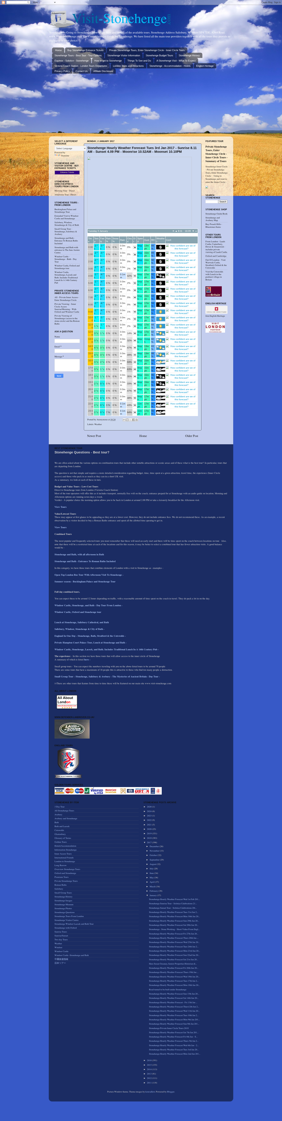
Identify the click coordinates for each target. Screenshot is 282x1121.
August (153, 864)
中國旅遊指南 (61, 959)
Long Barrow (61, 865)
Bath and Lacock (62, 826)
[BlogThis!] (127, 419)
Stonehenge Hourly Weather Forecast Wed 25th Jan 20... (174, 942)
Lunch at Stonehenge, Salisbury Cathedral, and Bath (82, 622)
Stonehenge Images (63, 900)
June (152, 873)
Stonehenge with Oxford (66, 927)
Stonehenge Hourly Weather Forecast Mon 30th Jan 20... (174, 916)
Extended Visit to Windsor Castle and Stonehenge (66, 217)
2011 (149, 1082)
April (152, 881)
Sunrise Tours (61, 931)
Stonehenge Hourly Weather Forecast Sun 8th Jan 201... (174, 1023)
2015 (149, 1064)
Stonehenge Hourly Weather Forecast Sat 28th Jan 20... (173, 925)
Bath (57, 822)
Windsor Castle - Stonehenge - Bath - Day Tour (66, 259)
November (155, 850)
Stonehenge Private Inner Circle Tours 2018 (169, 1028)
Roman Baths (61, 884)
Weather (98, 424)
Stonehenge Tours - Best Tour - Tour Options (78, 55)
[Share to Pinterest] (136, 419)
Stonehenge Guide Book (216, 213)
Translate (65, 155)
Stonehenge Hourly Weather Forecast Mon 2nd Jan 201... (174, 1053)
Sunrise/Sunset (61, 935)
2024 (149, 811)
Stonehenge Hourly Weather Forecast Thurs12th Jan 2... (174, 1006)
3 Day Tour (60, 806)
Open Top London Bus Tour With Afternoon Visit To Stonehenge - (89, 574)
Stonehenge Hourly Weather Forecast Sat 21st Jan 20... (173, 959)
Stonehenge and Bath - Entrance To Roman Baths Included (66, 241)
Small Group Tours (63, 892)
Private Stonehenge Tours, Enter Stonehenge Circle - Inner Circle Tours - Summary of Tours (216, 154)
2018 (149, 838)
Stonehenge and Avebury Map (212, 219)
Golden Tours (61, 841)
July (152, 868)
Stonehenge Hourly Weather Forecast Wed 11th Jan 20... (174, 1010)
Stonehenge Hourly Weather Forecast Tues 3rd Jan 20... (174, 1049)
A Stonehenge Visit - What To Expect (176, 60)
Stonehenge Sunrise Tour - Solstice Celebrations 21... (173, 903)
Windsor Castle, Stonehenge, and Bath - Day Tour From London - (89, 605)
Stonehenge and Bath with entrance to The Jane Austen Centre (67, 250)
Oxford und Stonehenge (65, 873)
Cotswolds (59, 830)
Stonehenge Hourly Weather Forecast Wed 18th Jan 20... (174, 976)
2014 (149, 1069)
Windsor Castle (61, 951)
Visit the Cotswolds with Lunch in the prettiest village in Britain (214, 275)
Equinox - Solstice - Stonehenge (72, 60)
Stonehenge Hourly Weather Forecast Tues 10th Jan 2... (173, 1015)
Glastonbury (60, 834)
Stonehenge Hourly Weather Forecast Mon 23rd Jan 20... (174, 950)
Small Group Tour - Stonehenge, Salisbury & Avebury (66, 231)
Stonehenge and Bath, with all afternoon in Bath (79, 554)
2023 (149, 815)
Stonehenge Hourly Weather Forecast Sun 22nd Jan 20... (174, 955)
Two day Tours (61, 939)
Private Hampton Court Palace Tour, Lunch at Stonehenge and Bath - (90, 642)
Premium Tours (62, 877)
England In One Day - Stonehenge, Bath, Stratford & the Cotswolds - (90, 636)
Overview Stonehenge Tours (67, 869)
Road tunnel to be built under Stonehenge (167, 989)
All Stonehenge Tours (64, 810)
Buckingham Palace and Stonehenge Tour (65, 210)
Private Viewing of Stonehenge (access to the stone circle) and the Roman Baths (67, 319)
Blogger (170, 1091)
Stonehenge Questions (65, 912)
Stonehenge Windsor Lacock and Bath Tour (74, 923)
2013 (149, 1073)
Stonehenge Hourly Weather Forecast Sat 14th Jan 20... (173, 997)
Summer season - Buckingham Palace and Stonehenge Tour (85, 581)
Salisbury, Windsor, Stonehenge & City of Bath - (80, 629)
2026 (149, 806)
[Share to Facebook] (133, 419)
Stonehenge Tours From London (69, 916)
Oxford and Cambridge (215, 255)
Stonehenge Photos (63, 908)
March (153, 886)
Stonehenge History (189, 55)
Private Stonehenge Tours (66, 880)
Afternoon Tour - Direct (65, 194)
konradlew (150, 1091)
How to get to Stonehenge (108, 60)
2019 (149, 833)
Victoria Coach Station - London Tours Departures (81, 65)
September (155, 859)
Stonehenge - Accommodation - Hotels (170, 65)
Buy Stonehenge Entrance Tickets (85, 50)
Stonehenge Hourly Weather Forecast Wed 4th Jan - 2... (174, 1045)
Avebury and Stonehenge (66, 818)
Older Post (191, 436)
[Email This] (124, 419)
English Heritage (205, 65)
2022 (149, 820)
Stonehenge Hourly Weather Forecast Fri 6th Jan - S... (173, 1036)
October (153, 855)
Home (58, 50)
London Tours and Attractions (128, 65)
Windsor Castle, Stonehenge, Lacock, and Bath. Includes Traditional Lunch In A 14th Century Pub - (107, 649)
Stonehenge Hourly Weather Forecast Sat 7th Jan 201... (173, 1032)
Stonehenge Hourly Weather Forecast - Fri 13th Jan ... (173, 1002)
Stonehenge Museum (64, 904)
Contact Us (82, 71)
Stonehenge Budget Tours (159, 55)
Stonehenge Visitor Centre (66, 920)
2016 (149, 1060)
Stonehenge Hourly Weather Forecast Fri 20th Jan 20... (173, 967)
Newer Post (94, 436)
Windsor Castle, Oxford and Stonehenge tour (67, 267)
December (154, 846)
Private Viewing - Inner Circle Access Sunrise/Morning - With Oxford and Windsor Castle (67, 307)
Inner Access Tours (63, 853)
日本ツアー (60, 963)
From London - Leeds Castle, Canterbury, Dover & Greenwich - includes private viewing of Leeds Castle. (216, 246)
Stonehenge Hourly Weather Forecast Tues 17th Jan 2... (173, 980)
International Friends (64, 857)
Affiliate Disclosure (103, 71)
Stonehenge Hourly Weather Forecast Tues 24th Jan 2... (173, 946)
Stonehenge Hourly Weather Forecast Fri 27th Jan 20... (173, 933)
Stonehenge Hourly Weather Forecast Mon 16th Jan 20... (174, 985)
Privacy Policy (62, 71)
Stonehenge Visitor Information (123, 55)
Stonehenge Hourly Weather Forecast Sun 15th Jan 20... (174, 993)
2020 (149, 829)
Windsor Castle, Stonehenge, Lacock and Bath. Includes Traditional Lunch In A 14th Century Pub (66, 277)
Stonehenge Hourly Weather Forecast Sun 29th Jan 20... (174, 920)
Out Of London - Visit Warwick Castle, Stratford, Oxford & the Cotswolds (216, 263)
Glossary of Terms (63, 838)
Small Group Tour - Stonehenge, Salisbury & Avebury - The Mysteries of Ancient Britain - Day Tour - (107, 676)
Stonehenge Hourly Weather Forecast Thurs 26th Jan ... (173, 937)
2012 (149, 1078)
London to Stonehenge (65, 861)
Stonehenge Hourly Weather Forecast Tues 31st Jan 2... (173, 912)
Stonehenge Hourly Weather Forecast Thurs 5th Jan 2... (173, 1040)
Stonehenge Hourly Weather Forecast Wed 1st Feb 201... (174, 899)
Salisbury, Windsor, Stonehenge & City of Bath (67, 223)
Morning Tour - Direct (65, 190)
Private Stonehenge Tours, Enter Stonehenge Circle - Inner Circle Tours (147, 50)
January (153, 895)
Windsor (58, 947)
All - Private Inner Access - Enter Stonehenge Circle (67, 298)
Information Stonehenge (66, 849)
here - (87, 659)
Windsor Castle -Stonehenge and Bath (72, 955)
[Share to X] (130, 419)
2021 (149, 824)
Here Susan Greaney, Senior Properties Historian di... (173, 963)
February (154, 890)
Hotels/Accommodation (65, 845)
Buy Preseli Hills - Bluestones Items (213, 225)
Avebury (58, 814)
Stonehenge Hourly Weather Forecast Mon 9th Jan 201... (174, 1019)
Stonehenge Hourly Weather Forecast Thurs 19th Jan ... (173, 972)
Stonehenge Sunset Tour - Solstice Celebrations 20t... (173, 907)
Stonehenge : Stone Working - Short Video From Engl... (174, 929)
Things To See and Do (139, 60)
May (152, 877)
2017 (149, 842)
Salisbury (59, 888)
